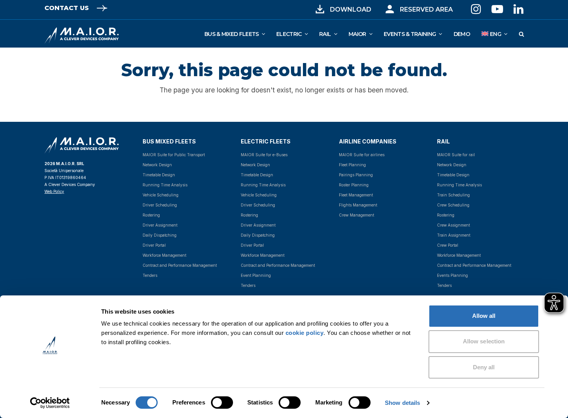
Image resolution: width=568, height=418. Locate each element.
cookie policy (305, 332)
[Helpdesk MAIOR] (390, 9)
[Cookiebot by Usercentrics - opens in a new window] (50, 403)
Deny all (484, 367)
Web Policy (54, 191)
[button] (521, 33)
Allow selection (484, 341)
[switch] (213, 402)
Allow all (484, 315)
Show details (402, 402)
